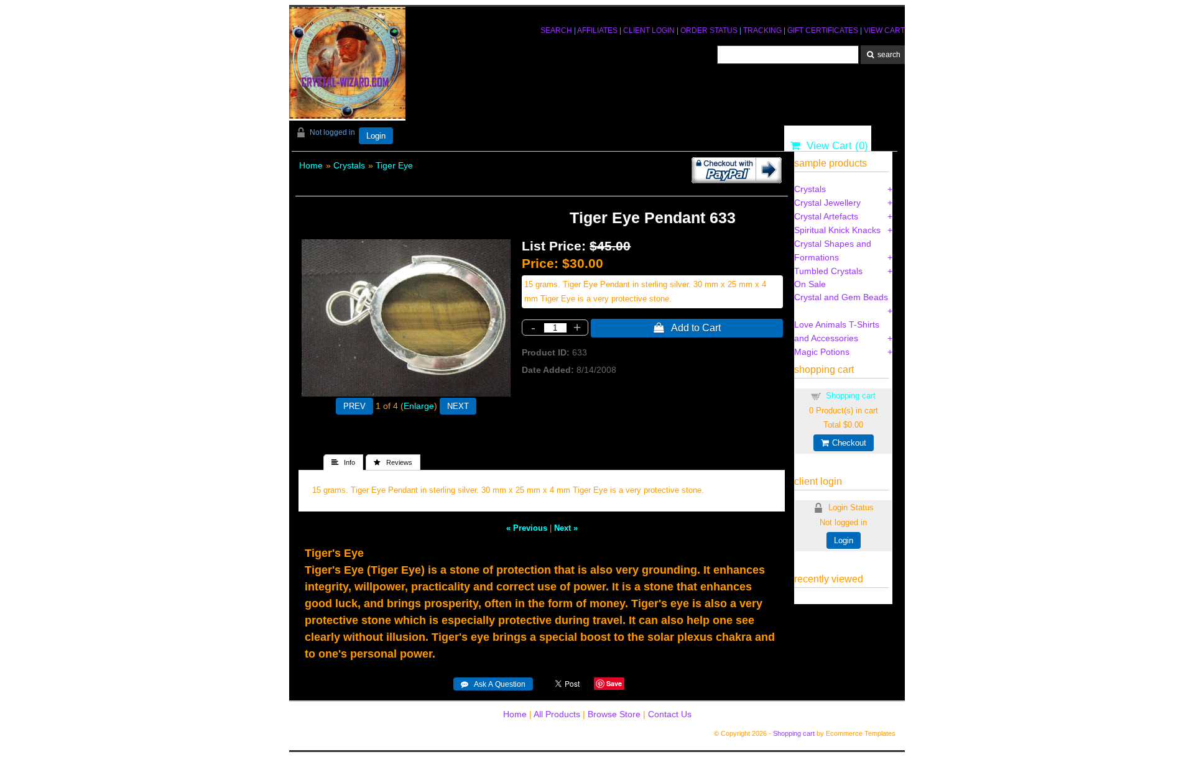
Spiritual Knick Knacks (837, 230)
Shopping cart (851, 395)
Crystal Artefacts (826, 216)
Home (311, 165)
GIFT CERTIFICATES (822, 30)
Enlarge (419, 406)
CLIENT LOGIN (649, 30)
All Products (557, 714)
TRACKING (762, 30)
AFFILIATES (597, 30)
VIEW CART (884, 30)
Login (376, 136)
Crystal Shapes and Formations (832, 250)
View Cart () (834, 146)
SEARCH (556, 30)
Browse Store (614, 714)
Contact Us (670, 714)
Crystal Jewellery (827, 203)
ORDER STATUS (709, 30)
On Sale (810, 284)
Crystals (349, 165)
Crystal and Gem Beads (841, 297)
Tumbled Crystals (828, 271)
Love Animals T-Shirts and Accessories (836, 331)
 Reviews (393, 462)
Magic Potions (821, 352)
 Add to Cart (687, 328)
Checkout (847, 443)
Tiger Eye (394, 165)
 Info (343, 462)
